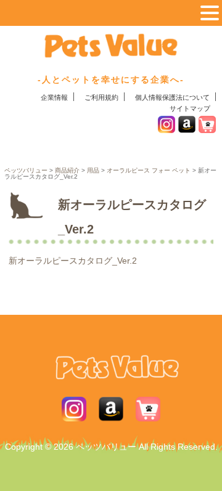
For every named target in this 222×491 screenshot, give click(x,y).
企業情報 (54, 97)
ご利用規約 (101, 97)
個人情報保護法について (172, 97)
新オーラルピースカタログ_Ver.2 (73, 261)
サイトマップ (190, 108)
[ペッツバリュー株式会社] (111, 55)
